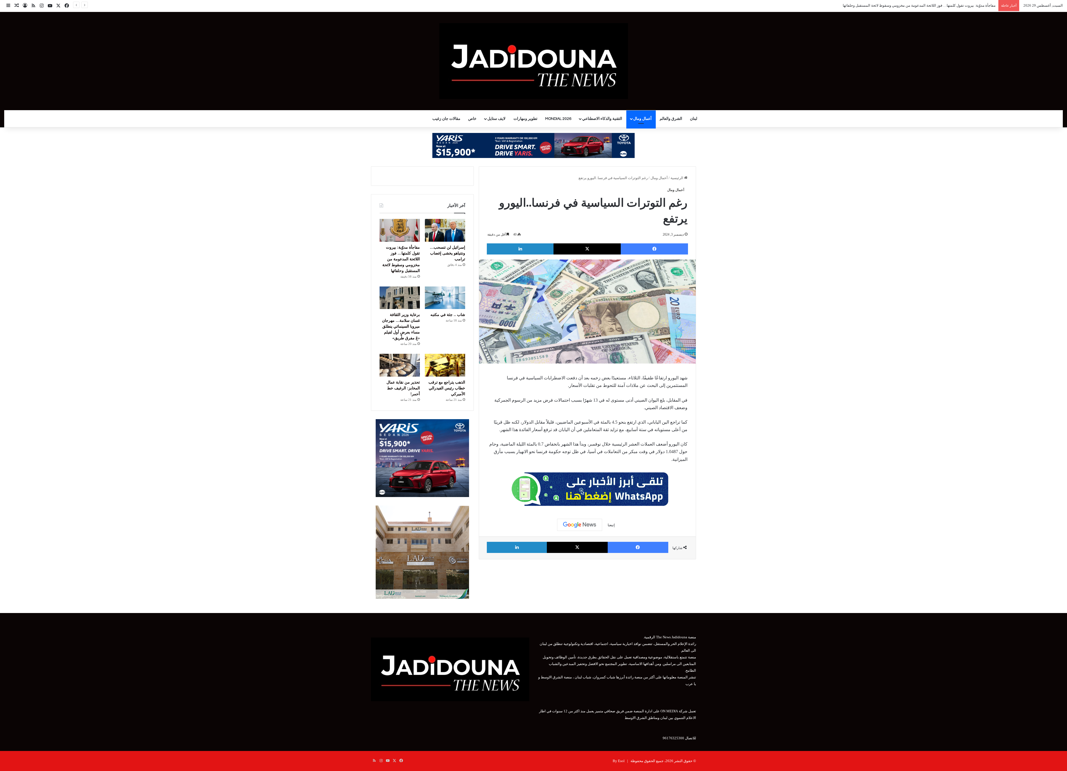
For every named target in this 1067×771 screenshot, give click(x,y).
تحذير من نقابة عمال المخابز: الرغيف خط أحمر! (403, 388)
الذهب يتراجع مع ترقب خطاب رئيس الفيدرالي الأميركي (446, 388)
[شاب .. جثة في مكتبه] (445, 297)
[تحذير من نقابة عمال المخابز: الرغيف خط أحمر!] (400, 365)
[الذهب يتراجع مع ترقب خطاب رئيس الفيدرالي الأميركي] (445, 365)
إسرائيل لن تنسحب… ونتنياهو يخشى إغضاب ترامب (447, 253)
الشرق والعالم (671, 119)
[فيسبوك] (654, 248)
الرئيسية (677, 178)
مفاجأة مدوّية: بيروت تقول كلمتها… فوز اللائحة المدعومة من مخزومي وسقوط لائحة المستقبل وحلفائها (401, 259)
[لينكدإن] (520, 248)
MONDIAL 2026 (558, 119)
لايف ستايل (496, 119)
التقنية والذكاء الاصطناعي (602, 119)
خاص (472, 119)
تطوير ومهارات (525, 119)
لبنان (693, 119)
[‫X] (587, 248)
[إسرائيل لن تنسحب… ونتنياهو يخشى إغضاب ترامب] (445, 230)
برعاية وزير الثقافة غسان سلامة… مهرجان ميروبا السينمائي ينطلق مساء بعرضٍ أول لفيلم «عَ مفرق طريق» (401, 326)
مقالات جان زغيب (446, 119)
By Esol (619, 761)
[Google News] (579, 525)
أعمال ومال (642, 119)
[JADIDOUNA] (533, 61)
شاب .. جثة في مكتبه (980, 5)
